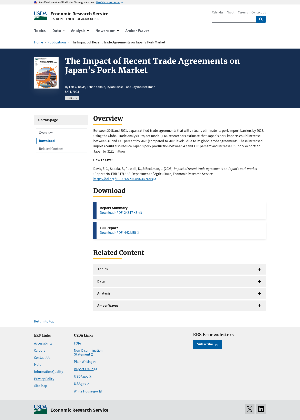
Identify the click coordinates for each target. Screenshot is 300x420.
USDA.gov (81, 376)
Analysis (103, 293)
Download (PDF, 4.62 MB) (118, 232)
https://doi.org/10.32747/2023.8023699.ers (123, 179)
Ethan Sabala (96, 87)
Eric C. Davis (77, 87)
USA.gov (80, 383)
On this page (48, 120)
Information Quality (48, 371)
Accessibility (43, 343)
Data (101, 281)
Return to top (44, 321)
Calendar (217, 12)
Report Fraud (84, 369)
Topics (40, 30)
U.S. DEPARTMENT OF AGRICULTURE (75, 19)
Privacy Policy (44, 379)
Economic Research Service (79, 14)
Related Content (51, 148)
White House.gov (86, 391)
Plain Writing (83, 361)
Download (47, 140)
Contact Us (258, 12)
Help (37, 364)
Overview (46, 132)
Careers (243, 12)
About (230, 12)
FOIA (77, 343)
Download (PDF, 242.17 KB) (119, 212)
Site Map (40, 385)
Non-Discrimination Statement (88, 352)
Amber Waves (137, 30)
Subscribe (205, 344)
